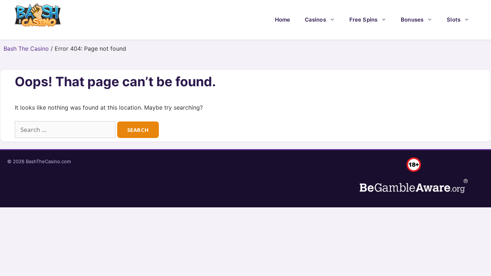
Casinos (315, 19)
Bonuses (412, 19)
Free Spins (363, 19)
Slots (453, 19)
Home (282, 19)
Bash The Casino (26, 48)
